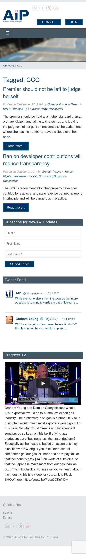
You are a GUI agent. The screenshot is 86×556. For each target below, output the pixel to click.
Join (74, 22)
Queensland (10, 181)
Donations (60, 176)
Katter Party (39, 109)
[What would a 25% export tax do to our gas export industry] (43, 383)
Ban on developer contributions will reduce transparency (42, 159)
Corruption (45, 176)
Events (7, 513)
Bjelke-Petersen (13, 109)
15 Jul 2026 (52, 293)
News (74, 104)
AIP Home (9, 65)
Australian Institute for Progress (16, 15)
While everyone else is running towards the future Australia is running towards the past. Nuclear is (46, 300)
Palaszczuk (56, 109)
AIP (18, 293)
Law (15, 176)
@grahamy (52, 319)
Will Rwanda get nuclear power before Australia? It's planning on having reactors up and (46, 326)
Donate (49, 22)
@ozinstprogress (32, 293)
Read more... (16, 146)
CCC (28, 109)
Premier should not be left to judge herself (42, 92)
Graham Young (57, 104)
